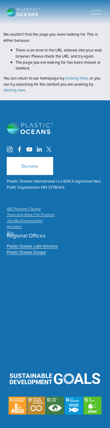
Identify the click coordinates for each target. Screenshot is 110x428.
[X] (49, 149)
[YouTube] (29, 149)
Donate (30, 166)
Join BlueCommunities (24, 221)
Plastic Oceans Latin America (32, 246)
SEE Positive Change (24, 209)
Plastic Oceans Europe (26, 252)
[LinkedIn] (39, 149)
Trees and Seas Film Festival (30, 215)
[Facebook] (19, 149)
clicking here (76, 78)
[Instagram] (10, 149)
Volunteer (14, 227)
